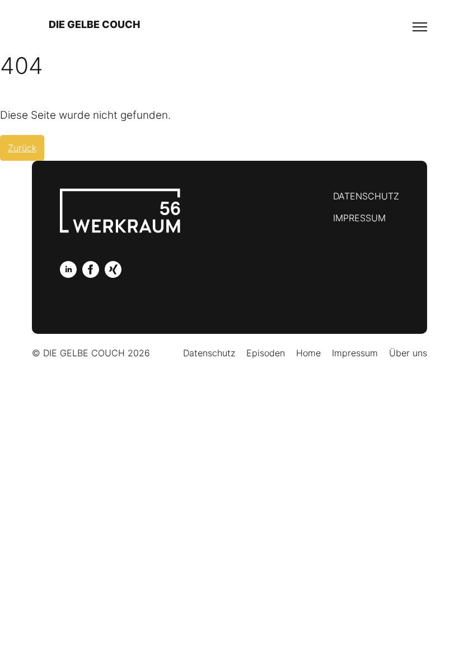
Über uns (408, 353)
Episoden (265, 353)
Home (308, 353)
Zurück (22, 147)
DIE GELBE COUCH (94, 24)
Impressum (359, 218)
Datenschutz (366, 196)
